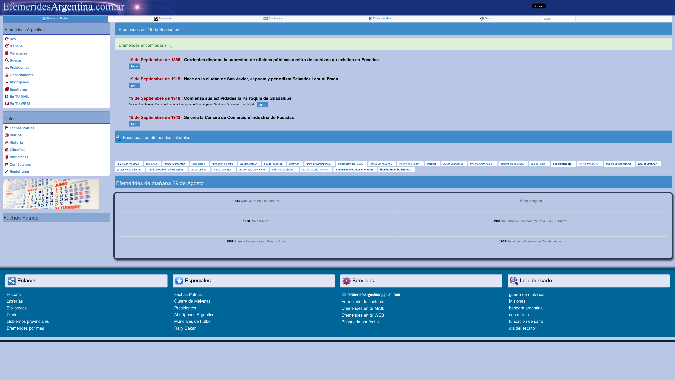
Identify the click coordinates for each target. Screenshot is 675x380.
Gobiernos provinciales (28, 321)
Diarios (488, 18)
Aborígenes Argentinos (195, 314)
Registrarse (165, 18)
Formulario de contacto (363, 301)
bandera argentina (526, 308)
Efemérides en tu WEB (363, 315)
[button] (134, 66)
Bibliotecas (17, 308)
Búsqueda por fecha (360, 321)
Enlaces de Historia (383, 18)
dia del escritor (522, 328)
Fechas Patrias (188, 294)
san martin (519, 314)
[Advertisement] (532, 28)
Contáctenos (275, 18)
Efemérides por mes (25, 328)
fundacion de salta (526, 321)
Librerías (15, 301)
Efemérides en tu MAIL (363, 308)
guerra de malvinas (526, 294)
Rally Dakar (185, 328)
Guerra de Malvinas (192, 301)
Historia (14, 294)
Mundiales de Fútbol (192, 321)
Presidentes (185, 308)
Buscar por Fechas (57, 18)
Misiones (517, 301)
